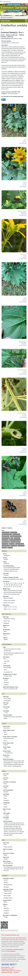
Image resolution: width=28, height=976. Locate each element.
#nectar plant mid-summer (15, 536)
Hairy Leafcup (11, 35)
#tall (12, 538)
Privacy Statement (10, 951)
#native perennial (5, 532)
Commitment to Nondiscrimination (14, 949)
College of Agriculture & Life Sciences (11, 970)
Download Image (22, 143)
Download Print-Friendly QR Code (10, 930)
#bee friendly (11, 543)
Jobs (12, 967)
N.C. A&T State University (20, 938)
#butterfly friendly (6, 538)
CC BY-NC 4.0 (23, 214)
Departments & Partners (7, 969)
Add (4, 99)
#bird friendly (5, 543)
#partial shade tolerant (15, 541)
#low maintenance (19, 543)
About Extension (5, 967)
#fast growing (14, 545)
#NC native (10, 547)
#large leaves (5, 540)
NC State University (6, 938)
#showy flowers (16, 534)
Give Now (16, 972)
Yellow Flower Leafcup (12, 36)
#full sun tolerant (5, 541)
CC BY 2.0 (24, 142)
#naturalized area (5, 545)
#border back (17, 538)
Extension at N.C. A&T (6, 972)
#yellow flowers (5, 536)
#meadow (4, 547)
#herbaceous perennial (7, 534)
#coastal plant (21, 545)
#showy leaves (14, 532)
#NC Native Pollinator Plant (14, 540)
